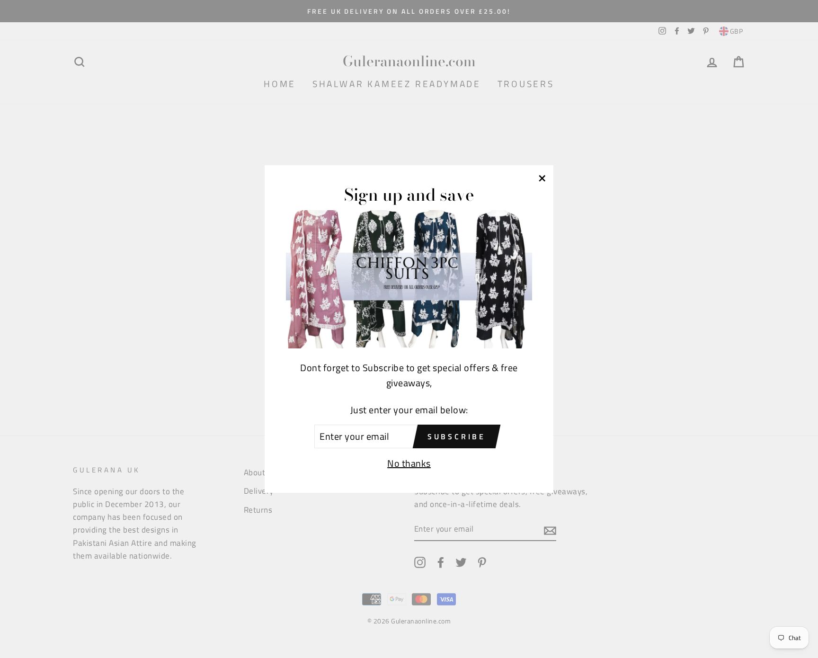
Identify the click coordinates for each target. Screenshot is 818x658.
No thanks (409, 463)
